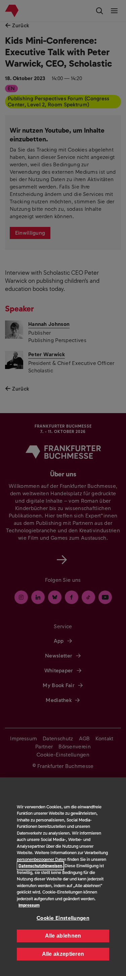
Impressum (29, 905)
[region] (63, 876)
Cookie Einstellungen (63, 918)
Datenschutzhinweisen (40, 865)
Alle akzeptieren (63, 954)
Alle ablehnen (63, 936)
